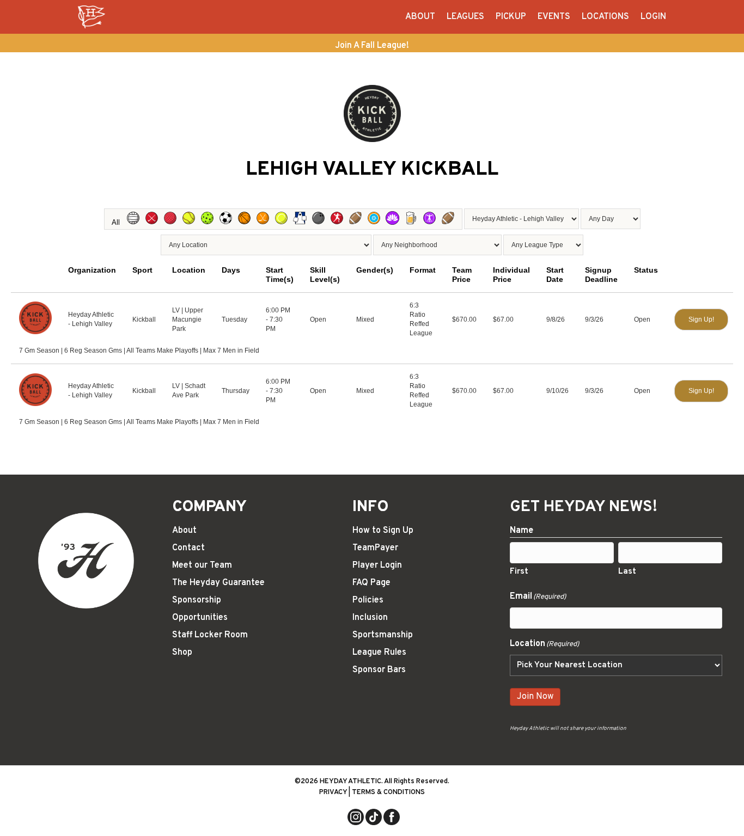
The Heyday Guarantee (218, 582)
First (519, 572)
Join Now (535, 696)
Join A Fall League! (372, 45)
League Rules (379, 652)
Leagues (465, 16)
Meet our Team (202, 565)
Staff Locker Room (210, 635)
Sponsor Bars (379, 670)
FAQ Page (371, 582)
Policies (367, 600)
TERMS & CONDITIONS (388, 792)
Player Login (377, 565)
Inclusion (370, 617)
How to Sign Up (382, 530)
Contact (188, 548)
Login (653, 16)
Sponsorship (196, 600)
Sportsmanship (382, 635)
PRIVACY (333, 792)
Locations (605, 16)
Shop (182, 652)
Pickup (511, 16)
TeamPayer (375, 548)
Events (554, 16)
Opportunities (200, 617)
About (420, 16)
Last (627, 572)
